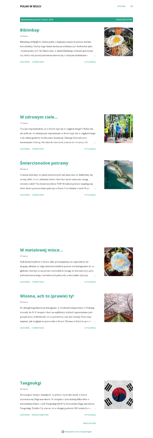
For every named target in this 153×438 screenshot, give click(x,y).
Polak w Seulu (30, 6)
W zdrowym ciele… (39, 117)
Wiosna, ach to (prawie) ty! (47, 296)
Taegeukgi (30, 383)
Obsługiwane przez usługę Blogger (78, 432)
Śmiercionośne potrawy (44, 163)
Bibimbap (29, 30)
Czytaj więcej (90, 62)
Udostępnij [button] (25, 62)
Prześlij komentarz (40, 415)
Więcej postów (89, 423)
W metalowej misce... (41, 250)
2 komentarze (38, 62)
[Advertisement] (58, 89)
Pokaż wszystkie (124, 19)
